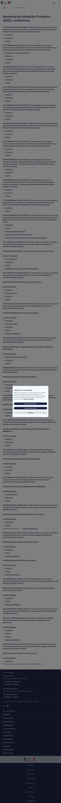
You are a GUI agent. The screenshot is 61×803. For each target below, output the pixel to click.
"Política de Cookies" (28, 399)
